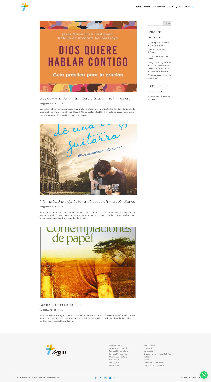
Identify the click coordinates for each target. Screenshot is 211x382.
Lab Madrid (114, 363)
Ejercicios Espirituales (153, 363)
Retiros (147, 357)
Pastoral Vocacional (118, 354)
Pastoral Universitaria (118, 351)
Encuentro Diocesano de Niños (157, 354)
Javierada (148, 348)
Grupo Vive (114, 360)
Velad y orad (150, 345)
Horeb (146, 360)
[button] (204, 375)
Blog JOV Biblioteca (54, 104)
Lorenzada (148, 351)
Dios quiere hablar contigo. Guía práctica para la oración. (85, 98)
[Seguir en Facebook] (96, 378)
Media (170, 7)
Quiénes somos (143, 7)
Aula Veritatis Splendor (154, 365)
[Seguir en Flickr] (115, 378)
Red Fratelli (114, 365)
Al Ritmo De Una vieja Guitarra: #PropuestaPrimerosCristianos (87, 201)
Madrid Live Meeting (118, 357)
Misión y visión (115, 345)
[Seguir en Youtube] (110, 378)
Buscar (167, 23)
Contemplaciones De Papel (61, 305)
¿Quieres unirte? (183, 7)
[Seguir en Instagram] (105, 378)
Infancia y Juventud (118, 348)
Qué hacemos (159, 7)
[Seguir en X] (101, 378)
